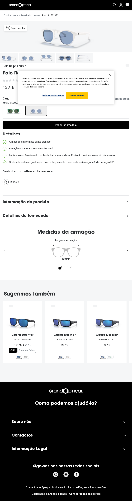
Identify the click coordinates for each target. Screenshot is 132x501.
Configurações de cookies (85, 493)
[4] (72, 268)
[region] (66, 87)
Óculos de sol (11, 15)
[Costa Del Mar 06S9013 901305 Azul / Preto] (19, 357)
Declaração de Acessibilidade (49, 493)
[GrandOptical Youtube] (66, 474)
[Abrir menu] (4, 5)
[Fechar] (109, 74)
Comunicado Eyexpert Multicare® (46, 487)
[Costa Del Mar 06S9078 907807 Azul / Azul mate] (103, 357)
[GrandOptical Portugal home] (66, 391)
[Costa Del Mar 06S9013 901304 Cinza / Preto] (26, 357)
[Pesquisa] (115, 5)
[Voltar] (4, 250)
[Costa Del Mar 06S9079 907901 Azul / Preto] (61, 357)
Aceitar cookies (77, 95)
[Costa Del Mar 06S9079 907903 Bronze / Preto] (68, 357)
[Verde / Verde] (13, 111)
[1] (60, 268)
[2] (64, 268)
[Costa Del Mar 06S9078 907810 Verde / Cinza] (110, 357)
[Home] (20, 5)
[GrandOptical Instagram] (55, 474)
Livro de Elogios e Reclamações (87, 487)
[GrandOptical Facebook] (76, 474)
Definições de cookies (53, 95)
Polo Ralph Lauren (30, 15)
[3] (68, 268)
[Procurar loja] (121, 5)
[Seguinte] (127, 250)
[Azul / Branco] (36, 111)
